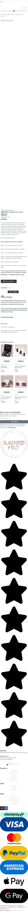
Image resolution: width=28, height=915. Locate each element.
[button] (14, 11)
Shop (6, 14)
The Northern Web (17, 910)
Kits (9, 14)
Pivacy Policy (12, 427)
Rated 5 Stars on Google (6, 461)
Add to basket (13, 291)
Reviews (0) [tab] (4, 323)
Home (2, 14)
